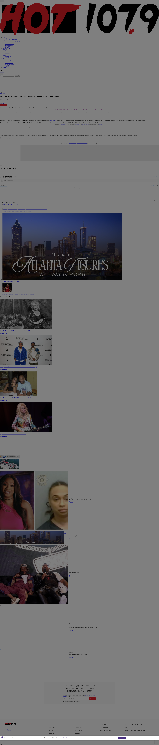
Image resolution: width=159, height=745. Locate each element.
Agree (122, 737)
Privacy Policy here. (66, 737)
